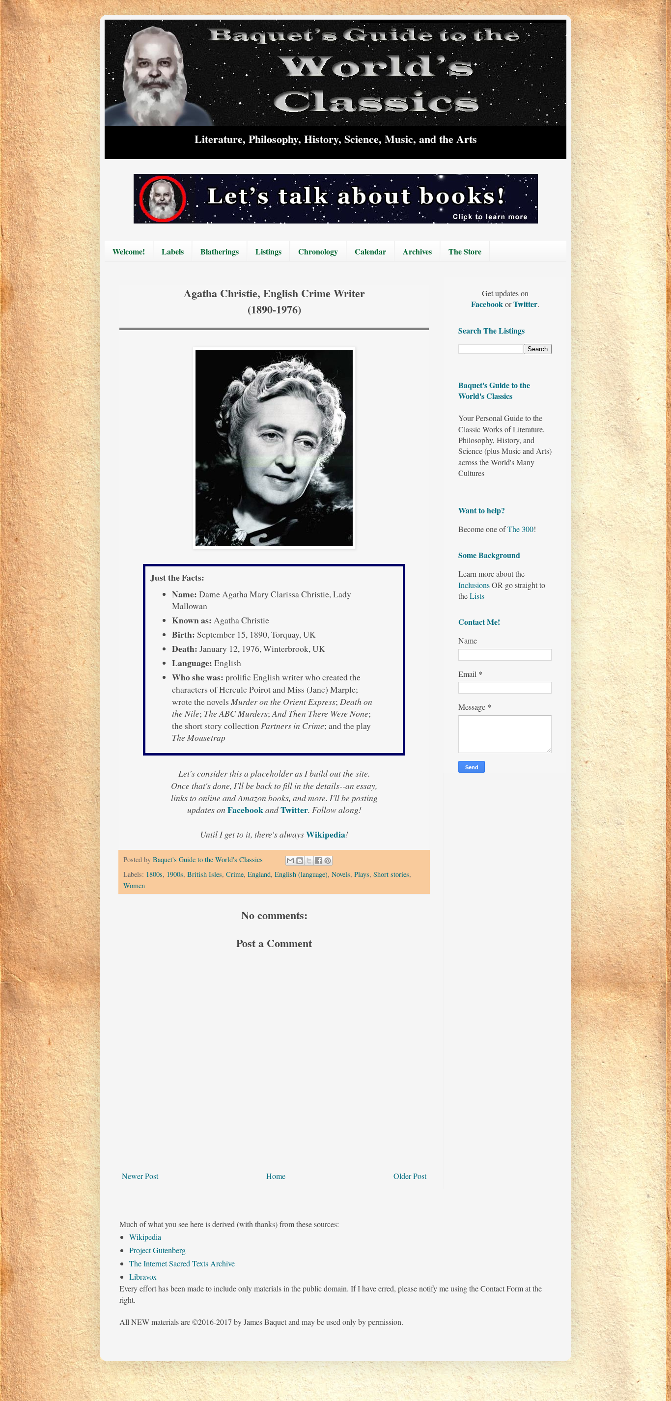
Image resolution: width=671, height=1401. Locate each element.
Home (275, 1176)
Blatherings (219, 251)
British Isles (204, 874)
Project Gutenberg (157, 1250)
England (259, 874)
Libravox (143, 1276)
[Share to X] (309, 861)
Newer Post (140, 1176)
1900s (175, 874)
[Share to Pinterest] (328, 861)
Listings (268, 251)
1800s (154, 874)
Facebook (246, 809)
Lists (477, 595)
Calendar (370, 251)
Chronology (318, 251)
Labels (173, 251)
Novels (341, 874)
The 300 (520, 529)
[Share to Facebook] (318, 861)
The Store (464, 251)
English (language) (301, 874)
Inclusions (474, 585)
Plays (361, 874)
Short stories (391, 874)
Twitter (294, 809)
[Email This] (290, 861)
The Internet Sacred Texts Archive (182, 1263)
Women (134, 885)
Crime (235, 874)
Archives (417, 251)
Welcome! (128, 251)
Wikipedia (145, 1237)
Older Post (409, 1176)
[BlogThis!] (300, 861)
